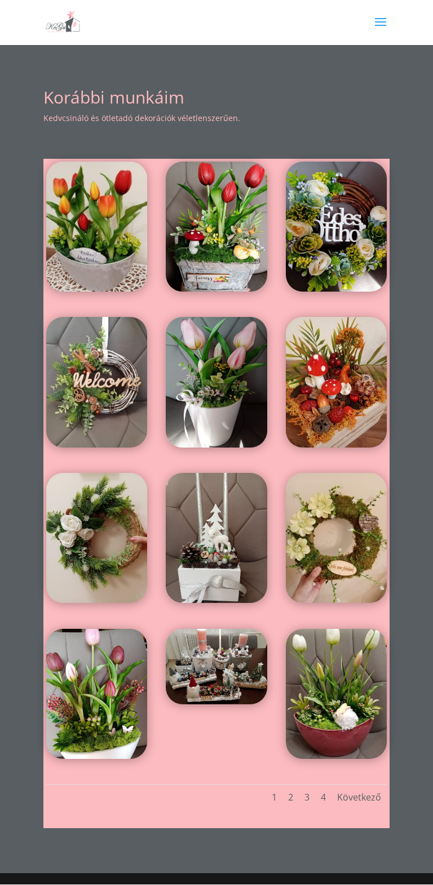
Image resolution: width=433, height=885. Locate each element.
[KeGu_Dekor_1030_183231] (336, 600)
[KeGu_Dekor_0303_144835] (216, 444)
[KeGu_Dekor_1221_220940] (96, 600)
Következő (359, 797)
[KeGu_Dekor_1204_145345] (216, 600)
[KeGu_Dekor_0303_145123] (96, 755)
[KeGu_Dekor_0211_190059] (96, 288)
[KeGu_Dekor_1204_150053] (216, 701)
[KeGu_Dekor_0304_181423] (336, 755)
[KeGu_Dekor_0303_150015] (336, 288)
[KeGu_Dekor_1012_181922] (336, 444)
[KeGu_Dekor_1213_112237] (96, 444)
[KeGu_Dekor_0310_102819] (216, 288)
